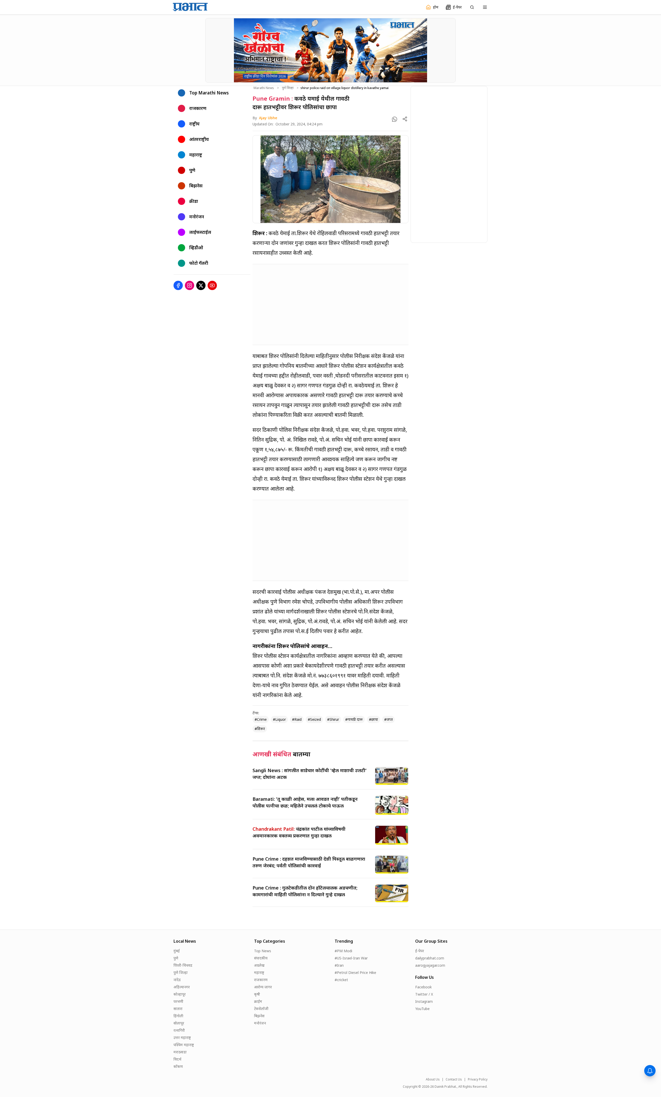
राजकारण (260, 979)
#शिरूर (260, 728)
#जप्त (388, 719)
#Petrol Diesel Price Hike (355, 972)
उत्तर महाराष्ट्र (182, 1037)
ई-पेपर (419, 950)
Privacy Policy (477, 1079)
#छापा (373, 719)
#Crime (261, 719)
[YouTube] (212, 285)
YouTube (422, 1008)
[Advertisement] (330, 304)
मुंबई (177, 950)
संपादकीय (260, 958)
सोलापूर (179, 1023)
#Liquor (279, 719)
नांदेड (177, 979)
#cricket (341, 979)
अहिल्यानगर (182, 986)
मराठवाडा (180, 1052)
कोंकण (178, 1066)
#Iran (339, 965)
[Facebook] (178, 285)
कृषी (257, 994)
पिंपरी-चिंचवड (183, 965)
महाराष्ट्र (259, 972)
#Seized (314, 719)
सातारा (178, 1008)
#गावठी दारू (354, 719)
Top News (262, 950)
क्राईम (258, 1001)
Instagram (424, 1001)
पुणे (176, 958)
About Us (433, 1079)
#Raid (297, 719)
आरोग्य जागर (263, 986)
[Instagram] (189, 285)
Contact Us (454, 1079)
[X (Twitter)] (201, 285)
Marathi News (264, 88)
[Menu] (485, 7)
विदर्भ (177, 1059)
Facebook (423, 986)
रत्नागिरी (179, 1030)
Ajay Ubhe (268, 117)
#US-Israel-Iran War (351, 958)
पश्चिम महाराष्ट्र (184, 1044)
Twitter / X (424, 994)
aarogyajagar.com (430, 965)
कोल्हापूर (180, 994)
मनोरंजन (260, 1023)
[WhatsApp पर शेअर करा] (394, 119)
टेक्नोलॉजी (261, 1008)
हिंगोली (178, 1015)
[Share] (404, 119)
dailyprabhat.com (429, 958)
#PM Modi (343, 950)
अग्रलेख (259, 965)
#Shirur (333, 719)
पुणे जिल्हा (288, 88)
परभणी (178, 1001)
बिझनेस (259, 1015)
